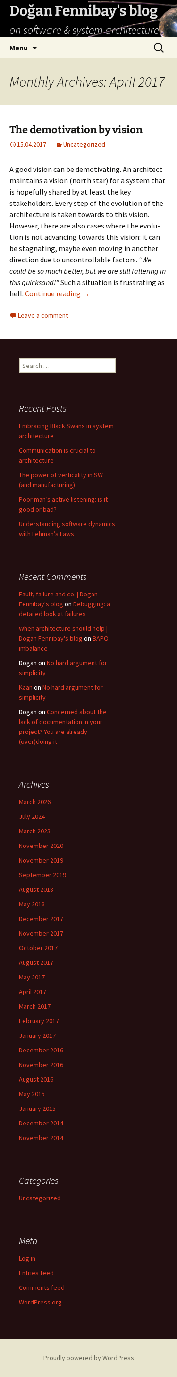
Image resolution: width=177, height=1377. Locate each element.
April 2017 (32, 991)
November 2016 (41, 1064)
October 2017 (38, 948)
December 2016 (41, 1050)
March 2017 (35, 1006)
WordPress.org (40, 1302)
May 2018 (32, 904)
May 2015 (32, 1094)
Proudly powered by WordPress (88, 1357)
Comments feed (42, 1287)
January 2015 (37, 1108)
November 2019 (41, 860)
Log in (27, 1258)
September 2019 (42, 875)
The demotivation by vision (76, 129)
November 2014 (41, 1137)
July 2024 (32, 816)
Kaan (26, 687)
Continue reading (57, 293)
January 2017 (37, 1035)
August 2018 (36, 889)
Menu (18, 47)
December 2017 (41, 918)
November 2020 (41, 845)
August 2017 (36, 962)
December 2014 (41, 1123)
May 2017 (32, 977)
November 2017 (41, 933)
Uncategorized (84, 144)
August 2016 (36, 1079)
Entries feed (36, 1273)
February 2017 (39, 1021)
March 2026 (35, 802)
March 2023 (35, 831)
